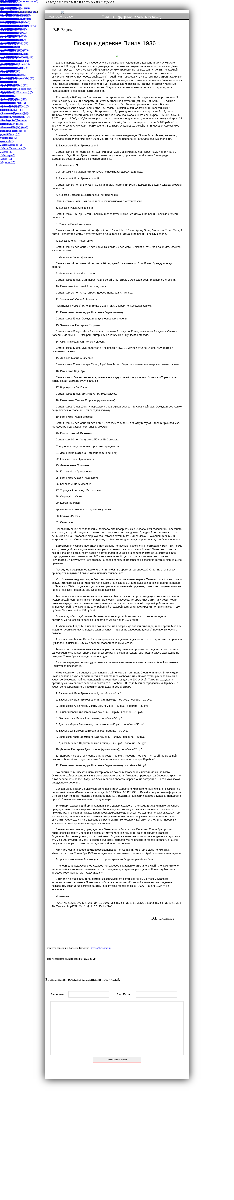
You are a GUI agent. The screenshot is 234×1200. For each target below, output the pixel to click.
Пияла (107, 16)
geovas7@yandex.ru (101, 948)
